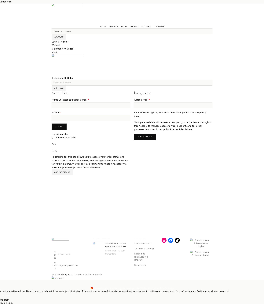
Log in (59, 126)
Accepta (6, 295)
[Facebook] (170, 240)
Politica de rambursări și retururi (141, 256)
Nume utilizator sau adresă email (70, 99)
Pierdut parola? (60, 134)
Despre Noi (140, 265)
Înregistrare (145, 137)
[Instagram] (164, 240)
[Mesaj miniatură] (98, 248)
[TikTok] (177, 240)
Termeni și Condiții (144, 248)
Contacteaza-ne (142, 243)
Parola (56, 112)
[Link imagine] (60, 244)
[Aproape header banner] (3, 283)
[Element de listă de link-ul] (70, 260)
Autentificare (62, 172)
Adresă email (142, 99)
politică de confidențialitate (177, 129)
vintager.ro (66, 274)
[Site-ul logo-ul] (67, 14)
